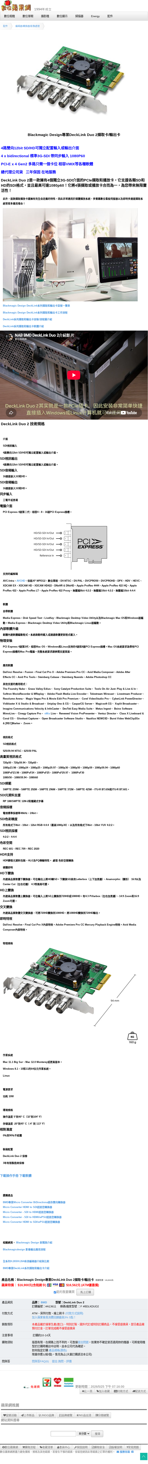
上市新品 (29, 1415)
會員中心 (64, 1447)
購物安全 (99, 1447)
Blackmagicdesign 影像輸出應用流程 (24, 1249)
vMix (47, 713)
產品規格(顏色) (58, 1350)
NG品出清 (85, 1415)
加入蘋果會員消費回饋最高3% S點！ (54, 1317)
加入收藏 (104, 1391)
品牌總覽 (67, 1415)
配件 (5, 26)
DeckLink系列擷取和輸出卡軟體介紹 (23, 326)
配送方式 (140, 1391)
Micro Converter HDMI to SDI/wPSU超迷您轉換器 (31, 1221)
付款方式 (122, 1391)
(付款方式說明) (74, 1313)
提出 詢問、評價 (62, 1361)
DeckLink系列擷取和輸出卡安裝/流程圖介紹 (27, 319)
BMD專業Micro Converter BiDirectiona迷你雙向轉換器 (34, 1202)
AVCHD (21, 580)
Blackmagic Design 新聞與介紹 (34, 1242)
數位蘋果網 (11, 1447)
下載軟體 (25, 1175)
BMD (44, 1302)
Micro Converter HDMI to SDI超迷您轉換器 (27, 1207)
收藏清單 (47, 1447)
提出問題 (83, 1342)
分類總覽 (103, 1415)
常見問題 (133, 1447)
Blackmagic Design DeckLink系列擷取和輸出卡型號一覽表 (36, 305)
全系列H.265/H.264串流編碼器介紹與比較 (26, 1261)
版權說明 (116, 1447)
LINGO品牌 (47, 1415)
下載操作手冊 (9, 1175)
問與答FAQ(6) (40, 1361)
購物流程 (30, 1447)
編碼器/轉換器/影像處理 (27, 26)
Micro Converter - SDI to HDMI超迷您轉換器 (28, 1212)
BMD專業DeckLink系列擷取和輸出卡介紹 (26, 1268)
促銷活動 (11, 1415)
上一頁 (88, 1391)
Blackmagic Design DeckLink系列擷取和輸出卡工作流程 (35, 312)
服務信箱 (124, 1451)
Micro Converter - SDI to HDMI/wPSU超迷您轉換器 (32, 1217)
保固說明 (82, 1447)
